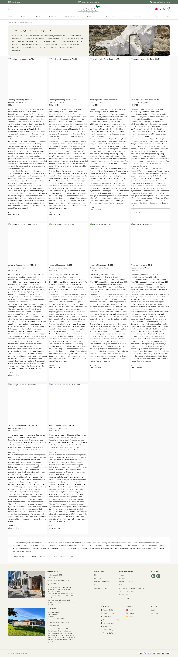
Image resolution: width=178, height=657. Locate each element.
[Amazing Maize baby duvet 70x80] (27, 77)
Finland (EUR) (108, 630)
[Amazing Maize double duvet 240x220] (68, 402)
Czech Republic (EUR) (111, 620)
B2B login (154, 613)
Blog (96, 575)
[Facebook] (153, 576)
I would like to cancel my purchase (132, 588)
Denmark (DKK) (108, 623)
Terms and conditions (127, 591)
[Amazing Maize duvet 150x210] (150, 242)
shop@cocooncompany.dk (59, 580)
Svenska (132, 616)
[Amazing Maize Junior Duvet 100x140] (27, 242)
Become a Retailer (101, 588)
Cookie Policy (124, 598)
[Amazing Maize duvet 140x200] (68, 242)
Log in (153, 610)
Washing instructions (102, 582)
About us (97, 578)
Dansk (131, 610)
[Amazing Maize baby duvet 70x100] (68, 77)
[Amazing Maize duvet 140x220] (109, 242)
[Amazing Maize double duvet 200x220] (27, 402)
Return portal (124, 585)
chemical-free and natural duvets (44, 556)
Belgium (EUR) (108, 613)
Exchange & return (126, 582)
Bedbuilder (98, 585)
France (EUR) (108, 633)
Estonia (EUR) (108, 626)
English (131, 613)
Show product (13, 215)
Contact (122, 575)
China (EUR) (107, 616)
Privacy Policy (124, 595)
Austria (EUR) (108, 610)
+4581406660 (54, 584)
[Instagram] (158, 576)
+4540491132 (54, 625)
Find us (10, 9)
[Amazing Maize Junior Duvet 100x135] (150, 77)
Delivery (122, 578)
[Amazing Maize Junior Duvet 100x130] (109, 77)
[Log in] (164, 9)
